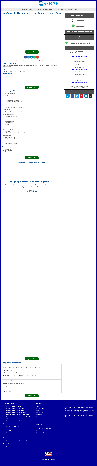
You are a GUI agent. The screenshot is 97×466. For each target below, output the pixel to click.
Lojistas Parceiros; (40, 414)
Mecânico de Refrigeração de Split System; (15, 408)
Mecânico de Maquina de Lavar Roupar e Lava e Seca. (17, 440)
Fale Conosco (68, 9)
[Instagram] (90, 96)
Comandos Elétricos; (10, 428)
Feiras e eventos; (40, 412)
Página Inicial (23, 9)
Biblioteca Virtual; (40, 408)
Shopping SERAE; (40, 416)
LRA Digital (52, 459)
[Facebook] (72, 96)
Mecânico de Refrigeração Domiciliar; (14, 406)
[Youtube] (81, 96)
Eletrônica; (8, 432)
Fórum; (37, 410)
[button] (25, 57)
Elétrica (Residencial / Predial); (12, 426)
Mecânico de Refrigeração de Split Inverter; (15, 410)
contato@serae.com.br (44, 432)
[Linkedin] (86, 96)
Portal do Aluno (59, 9)
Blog (76, 9)
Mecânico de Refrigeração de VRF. (13, 420)
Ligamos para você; (40, 430)
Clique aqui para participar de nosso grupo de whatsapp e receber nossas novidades (80, 42)
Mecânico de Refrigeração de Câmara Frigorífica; (16, 412)
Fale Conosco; (39, 424)
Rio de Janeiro (67, 406)
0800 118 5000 (81, 21)
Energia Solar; (9, 430)
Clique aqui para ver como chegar (79, 56)
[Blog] (68, 96)
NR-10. (7, 434)
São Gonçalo (66, 410)
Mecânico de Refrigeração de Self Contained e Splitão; (17, 414)
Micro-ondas (8, 446)
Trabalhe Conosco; (40, 426)
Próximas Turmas (47, 9)
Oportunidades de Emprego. (42, 418)
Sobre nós (31, 9)
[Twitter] (77, 96)
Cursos (39, 9)
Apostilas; (38, 406)
